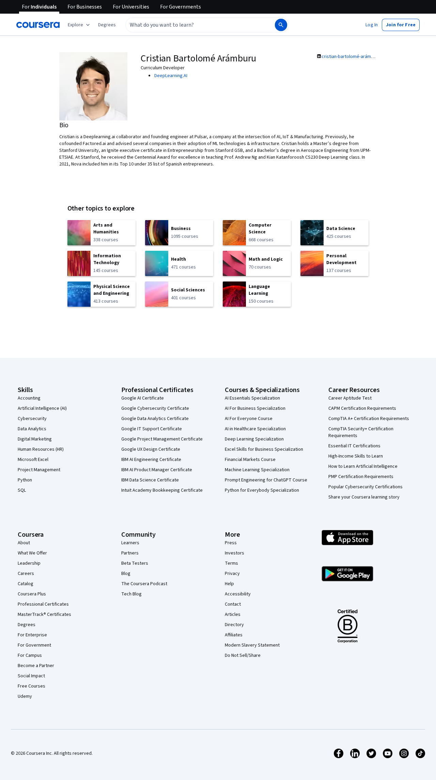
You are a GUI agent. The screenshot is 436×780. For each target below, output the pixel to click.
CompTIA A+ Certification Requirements (368, 418)
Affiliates (234, 635)
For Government (34, 645)
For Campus (30, 655)
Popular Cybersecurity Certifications (365, 486)
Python (25, 480)
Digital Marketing (35, 439)
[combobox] (193, 25)
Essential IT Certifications (354, 446)
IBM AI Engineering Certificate (151, 459)
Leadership (29, 563)
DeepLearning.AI (170, 75)
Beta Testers (134, 563)
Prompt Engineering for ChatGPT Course (266, 480)
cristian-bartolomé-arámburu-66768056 (361, 56)
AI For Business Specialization (255, 408)
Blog (125, 573)
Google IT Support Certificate (151, 428)
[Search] (281, 25)
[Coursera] (38, 24)
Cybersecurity (32, 418)
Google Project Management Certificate (162, 439)
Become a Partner (36, 665)
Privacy (232, 573)
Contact (233, 604)
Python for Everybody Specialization (262, 490)
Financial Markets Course (250, 459)
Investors (234, 553)
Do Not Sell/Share (243, 655)
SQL (22, 490)
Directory (234, 624)
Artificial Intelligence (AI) (42, 408)
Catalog (25, 583)
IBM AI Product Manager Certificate (156, 469)
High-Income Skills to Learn (355, 456)
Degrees (26, 624)
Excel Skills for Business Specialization (264, 449)
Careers (26, 573)
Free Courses (31, 686)
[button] (107, 25)
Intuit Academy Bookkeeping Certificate (162, 490)
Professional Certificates (43, 604)
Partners (130, 553)
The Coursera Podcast (144, 583)
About (24, 542)
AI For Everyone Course (248, 418)
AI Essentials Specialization (252, 398)
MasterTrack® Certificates (44, 614)
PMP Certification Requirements (360, 476)
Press (231, 542)
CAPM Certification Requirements (362, 408)
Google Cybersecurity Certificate (155, 408)
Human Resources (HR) (41, 449)
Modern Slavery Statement (252, 645)
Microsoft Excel (33, 459)
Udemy (25, 696)
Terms (231, 563)
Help (229, 583)
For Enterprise (32, 635)
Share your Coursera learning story (364, 497)
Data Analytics (32, 428)
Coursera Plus (32, 594)
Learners (130, 542)
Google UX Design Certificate (150, 449)
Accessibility (238, 594)
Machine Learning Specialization (257, 469)
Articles (232, 614)
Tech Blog (131, 594)
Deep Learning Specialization (254, 439)
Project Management (39, 469)
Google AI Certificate (142, 398)
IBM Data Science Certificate (150, 480)
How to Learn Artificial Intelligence (363, 466)
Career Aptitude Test (350, 398)
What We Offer (32, 553)
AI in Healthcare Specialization (255, 428)
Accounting (29, 398)
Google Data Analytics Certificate (155, 418)
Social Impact (31, 676)
